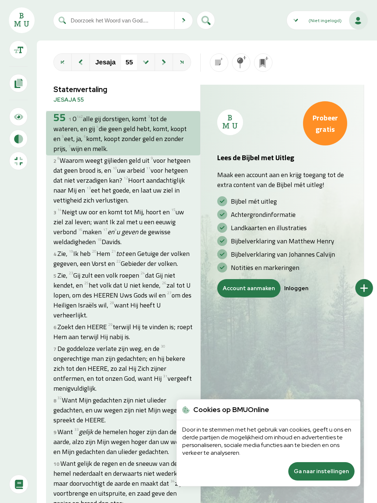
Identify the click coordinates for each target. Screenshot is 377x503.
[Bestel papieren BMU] (18, 484)
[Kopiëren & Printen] (18, 83)
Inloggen (296, 288)
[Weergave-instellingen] (18, 50)
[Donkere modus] (18, 139)
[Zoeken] (184, 20)
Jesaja (105, 62)
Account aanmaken (249, 288)
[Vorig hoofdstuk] (80, 62)
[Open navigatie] (146, 62)
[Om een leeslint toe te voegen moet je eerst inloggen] (263, 62)
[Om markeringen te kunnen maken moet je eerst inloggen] (241, 62)
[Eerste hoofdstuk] (62, 62)
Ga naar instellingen (321, 471)
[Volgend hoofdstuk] (164, 62)
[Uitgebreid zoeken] (206, 20)
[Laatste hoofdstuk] (182, 62)
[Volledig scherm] (18, 161)
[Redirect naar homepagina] (22, 20)
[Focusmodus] (18, 117)
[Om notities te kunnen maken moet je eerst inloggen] (219, 62)
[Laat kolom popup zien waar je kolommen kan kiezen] (364, 288)
